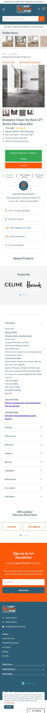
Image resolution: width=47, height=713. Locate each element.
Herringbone (34, 526)
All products (13, 54)
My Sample (36, 711)
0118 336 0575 (23, 211)
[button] (19, 294)
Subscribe (23, 590)
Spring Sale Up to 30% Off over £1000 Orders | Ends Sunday (23, 2)
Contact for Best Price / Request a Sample (23, 156)
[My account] (39, 9)
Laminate (11, 526)
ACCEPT (9, 707)
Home (4, 54)
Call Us (23, 165)
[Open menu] (3, 9)
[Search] (42, 18)
